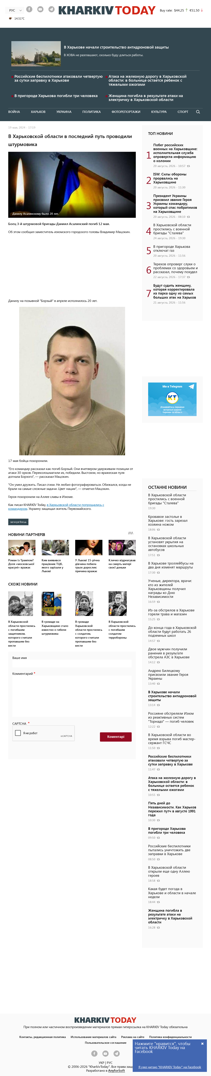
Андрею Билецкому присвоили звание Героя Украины (168, 674)
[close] (202, 1043)
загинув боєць (18, 521)
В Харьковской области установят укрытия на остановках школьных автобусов (167, 544)
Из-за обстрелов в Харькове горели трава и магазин (171, 612)
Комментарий (22, 673)
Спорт (183, 111)
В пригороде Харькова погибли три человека (56, 95)
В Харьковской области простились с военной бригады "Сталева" (172, 229)
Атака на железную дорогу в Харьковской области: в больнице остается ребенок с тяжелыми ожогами (147, 80)
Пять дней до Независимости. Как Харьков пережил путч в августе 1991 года (172, 809)
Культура (159, 111)
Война (14, 111)
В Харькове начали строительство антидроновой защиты (116, 47)
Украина (64, 111)
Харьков (38, 111)
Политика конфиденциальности (170, 1037)
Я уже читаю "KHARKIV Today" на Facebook (169, 1067)
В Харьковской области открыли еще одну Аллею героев (169, 871)
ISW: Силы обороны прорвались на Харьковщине (169, 178)
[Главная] (107, 10)
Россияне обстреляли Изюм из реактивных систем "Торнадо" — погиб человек (171, 717)
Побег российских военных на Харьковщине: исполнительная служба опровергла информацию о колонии (175, 153)
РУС (110, 1062)
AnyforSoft (116, 1070)
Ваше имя (19, 657)
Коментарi (115, 737)
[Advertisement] (72, 266)
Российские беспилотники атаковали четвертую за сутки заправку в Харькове (58, 78)
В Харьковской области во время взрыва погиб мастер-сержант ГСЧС (172, 738)
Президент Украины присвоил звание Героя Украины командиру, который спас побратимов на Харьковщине (175, 203)
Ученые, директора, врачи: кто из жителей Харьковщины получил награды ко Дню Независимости (170, 588)
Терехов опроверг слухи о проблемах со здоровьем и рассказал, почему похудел (175, 268)
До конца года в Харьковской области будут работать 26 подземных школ (172, 631)
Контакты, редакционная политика (42, 1037)
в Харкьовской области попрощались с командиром (56, 506)
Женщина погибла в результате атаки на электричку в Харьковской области (146, 97)
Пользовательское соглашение (105, 1042)
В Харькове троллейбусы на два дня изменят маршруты (170, 565)
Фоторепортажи (126, 111)
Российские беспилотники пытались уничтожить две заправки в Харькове (169, 850)
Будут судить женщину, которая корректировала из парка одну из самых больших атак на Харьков (174, 291)
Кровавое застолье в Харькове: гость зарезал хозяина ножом (168, 520)
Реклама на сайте (132, 1037)
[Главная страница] (105, 1020)
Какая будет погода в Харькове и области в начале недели (172, 892)
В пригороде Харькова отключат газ (171, 248)
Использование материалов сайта (93, 1037)
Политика (91, 111)
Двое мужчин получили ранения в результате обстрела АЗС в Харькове (169, 653)
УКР (101, 1062)
